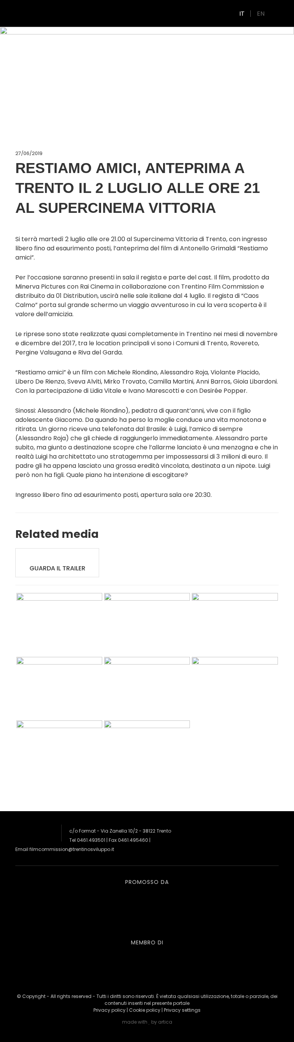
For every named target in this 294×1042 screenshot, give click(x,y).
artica (165, 1022)
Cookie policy (144, 1010)
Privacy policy (109, 1010)
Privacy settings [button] (182, 1010)
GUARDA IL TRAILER (57, 568)
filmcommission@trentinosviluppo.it (71, 849)
